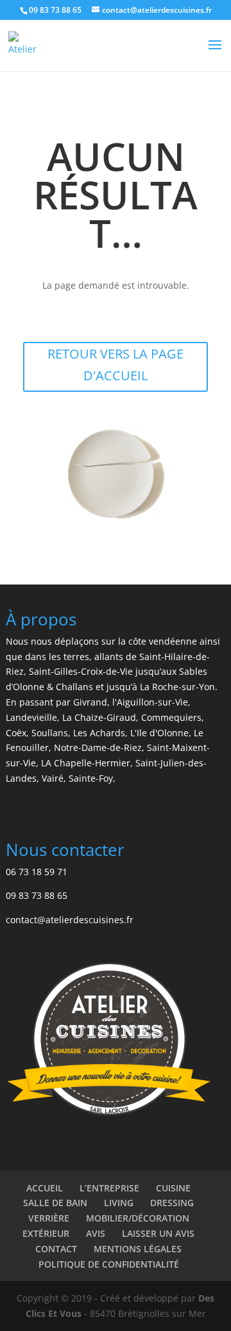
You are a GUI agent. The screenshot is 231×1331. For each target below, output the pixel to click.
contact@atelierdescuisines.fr (69, 920)
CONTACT (56, 1249)
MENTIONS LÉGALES (138, 1249)
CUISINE (173, 1188)
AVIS (95, 1233)
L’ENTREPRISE (109, 1188)
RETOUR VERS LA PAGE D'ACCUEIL (115, 364)
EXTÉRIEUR (45, 1233)
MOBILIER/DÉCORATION (137, 1218)
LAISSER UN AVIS (158, 1233)
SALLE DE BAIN (55, 1203)
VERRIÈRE (48, 1218)
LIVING (118, 1203)
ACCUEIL (44, 1188)
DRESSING (172, 1203)
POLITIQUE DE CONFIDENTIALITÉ (108, 1264)
